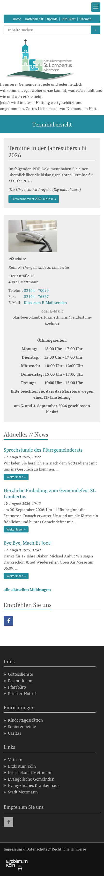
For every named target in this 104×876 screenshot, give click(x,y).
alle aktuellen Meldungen (27, 589)
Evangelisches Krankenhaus (33, 785)
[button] (8, 621)
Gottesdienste (20, 674)
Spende (52, 19)
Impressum (13, 849)
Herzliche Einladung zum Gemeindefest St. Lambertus (50, 493)
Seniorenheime (22, 726)
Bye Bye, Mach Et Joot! (28, 542)
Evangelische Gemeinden (31, 779)
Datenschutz (36, 849)
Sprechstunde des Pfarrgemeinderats (43, 449)
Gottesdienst (34, 19)
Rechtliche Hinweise (69, 849)
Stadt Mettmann (23, 792)
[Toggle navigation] (95, 7)
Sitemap (85, 19)
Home (17, 19)
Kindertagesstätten (25, 720)
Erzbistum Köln (22, 766)
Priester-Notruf (22, 693)
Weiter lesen (15, 477)
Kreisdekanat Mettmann (30, 772)
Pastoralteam (20, 680)
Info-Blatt (68, 19)
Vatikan (15, 759)
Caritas (14, 733)
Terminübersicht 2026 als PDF (32, 199)
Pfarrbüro (17, 687)
